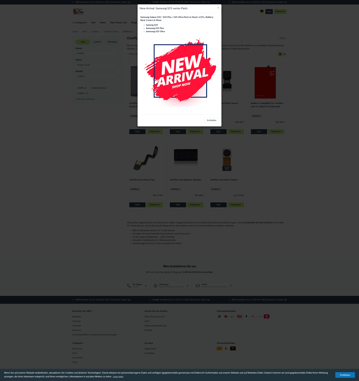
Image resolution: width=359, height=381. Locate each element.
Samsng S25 (152, 25)
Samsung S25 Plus (155, 28)
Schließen (211, 120)
